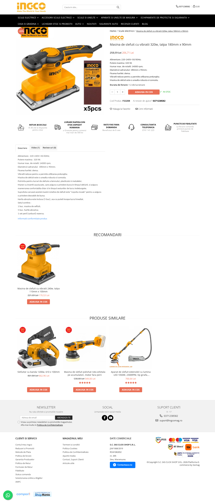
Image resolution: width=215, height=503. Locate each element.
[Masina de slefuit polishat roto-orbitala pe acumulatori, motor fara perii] (84, 347)
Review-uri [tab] (49, 147)
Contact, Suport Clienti (73, 459)
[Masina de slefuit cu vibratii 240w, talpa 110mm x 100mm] (38, 263)
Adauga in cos (144, 91)
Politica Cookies (70, 448)
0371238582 (170, 415)
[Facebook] (104, 418)
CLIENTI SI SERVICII (26, 438)
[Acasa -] (31, 7)
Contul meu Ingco (23, 444)
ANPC (18, 481)
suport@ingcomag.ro (170, 420)
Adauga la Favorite (121, 108)
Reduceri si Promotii (24, 448)
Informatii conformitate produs (32, 218)
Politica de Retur (23, 463)
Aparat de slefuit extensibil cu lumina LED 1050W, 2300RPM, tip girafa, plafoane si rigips (131, 373)
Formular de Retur (24, 467)
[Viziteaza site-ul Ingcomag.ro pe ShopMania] (42, 494)
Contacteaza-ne (124, 465)
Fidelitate (19, 470)
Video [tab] (35, 147)
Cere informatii (145, 108)
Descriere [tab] (22, 148)
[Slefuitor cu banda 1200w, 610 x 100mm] (38, 347)
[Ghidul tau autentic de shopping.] (23, 494)
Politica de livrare (23, 455)
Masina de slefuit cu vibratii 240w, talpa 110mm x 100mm (38, 290)
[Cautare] (118, 7)
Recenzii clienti (130, 23)
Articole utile (68, 463)
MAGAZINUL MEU (73, 438)
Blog (145, 23)
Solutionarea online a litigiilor (28, 478)
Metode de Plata (23, 452)
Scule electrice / (127, 30)
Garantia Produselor (24, 459)
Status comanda (23, 474)
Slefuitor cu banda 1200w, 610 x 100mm (38, 371)
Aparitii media (69, 455)
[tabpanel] (60, 71)
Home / (114, 30)
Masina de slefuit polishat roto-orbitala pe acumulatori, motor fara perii (84, 373)
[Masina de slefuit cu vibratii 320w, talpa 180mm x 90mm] (60, 71)
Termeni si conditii (71, 444)
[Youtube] (110, 418)
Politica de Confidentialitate (50, 425)
